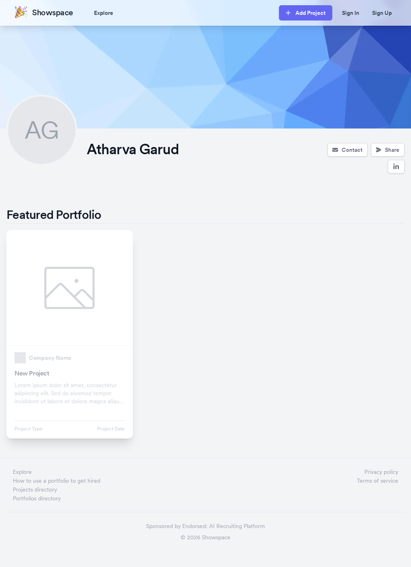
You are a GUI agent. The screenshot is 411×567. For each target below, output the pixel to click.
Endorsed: (195, 526)
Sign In (350, 12)
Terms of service (377, 480)
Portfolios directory (37, 498)
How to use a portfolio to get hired (56, 480)
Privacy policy (381, 471)
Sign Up (382, 12)
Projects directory (35, 489)
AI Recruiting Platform (237, 526)
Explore (103, 12)
